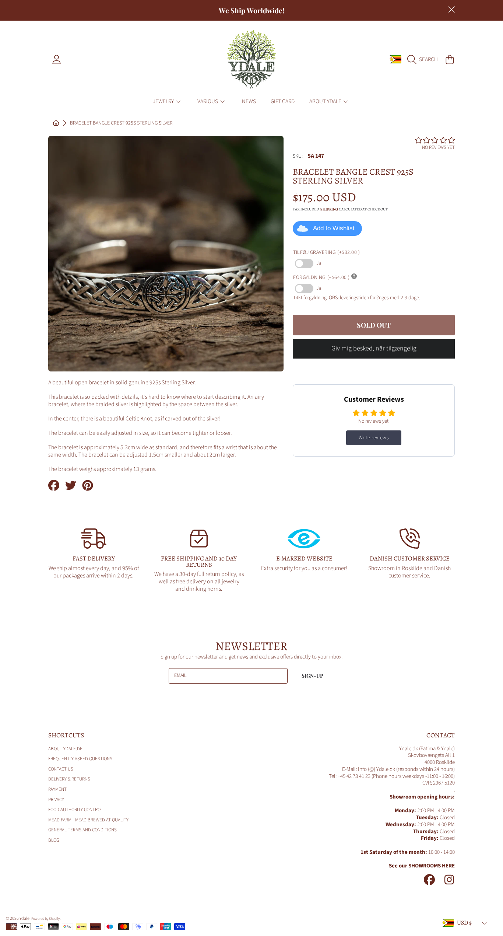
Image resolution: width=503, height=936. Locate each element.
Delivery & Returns (69, 779)
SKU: (298, 156)
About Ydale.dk (65, 748)
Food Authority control (75, 809)
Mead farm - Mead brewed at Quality (88, 820)
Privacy (56, 799)
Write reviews (374, 437)
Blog (53, 840)
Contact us (60, 769)
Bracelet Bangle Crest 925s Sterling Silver (121, 123)
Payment (57, 789)
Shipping (329, 209)
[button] (424, 59)
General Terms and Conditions (82, 830)
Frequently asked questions (80, 758)
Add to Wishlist (334, 228)
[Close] (451, 9)
